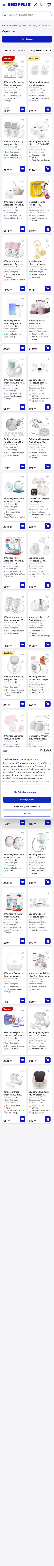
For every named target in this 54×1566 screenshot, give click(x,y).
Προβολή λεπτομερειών (25, 792)
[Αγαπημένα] (42, 4)
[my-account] (36, 4)
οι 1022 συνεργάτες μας (23, 763)
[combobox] (27, 15)
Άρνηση (27, 814)
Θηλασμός (42, 26)
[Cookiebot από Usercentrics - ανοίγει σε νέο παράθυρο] (38, 750)
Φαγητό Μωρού (29, 26)
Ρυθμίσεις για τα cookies (25, 807)
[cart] (49, 4)
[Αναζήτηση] (5, 15)
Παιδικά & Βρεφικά (11, 26)
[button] (4, 4)
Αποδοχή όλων (27, 800)
